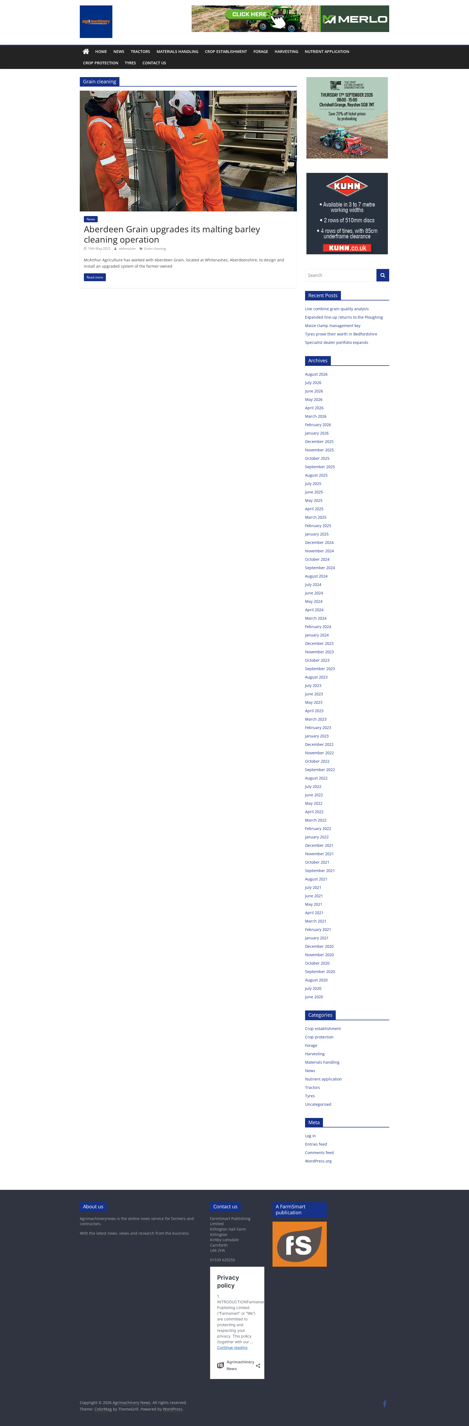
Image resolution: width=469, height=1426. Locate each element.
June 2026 (314, 391)
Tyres (130, 62)
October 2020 (317, 963)
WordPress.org (318, 1161)
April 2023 (314, 710)
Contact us (154, 62)
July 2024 (313, 584)
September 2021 (320, 870)
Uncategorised (318, 1104)
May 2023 (313, 702)
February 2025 (318, 525)
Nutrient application (327, 51)
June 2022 (314, 794)
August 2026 (316, 374)
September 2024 (320, 567)
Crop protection (100, 62)
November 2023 (319, 651)
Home (101, 51)
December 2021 (319, 845)
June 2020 (314, 996)
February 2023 (318, 727)
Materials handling (177, 51)
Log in (310, 1135)
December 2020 (319, 946)
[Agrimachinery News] (86, 51)
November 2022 (319, 752)
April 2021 (314, 912)
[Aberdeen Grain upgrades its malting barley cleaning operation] (188, 94)
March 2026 (316, 416)
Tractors (140, 51)
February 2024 (318, 626)
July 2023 (313, 685)
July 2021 (313, 887)
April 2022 (314, 811)
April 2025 (314, 508)
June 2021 (314, 895)
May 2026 (313, 399)
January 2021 (317, 937)
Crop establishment (226, 51)
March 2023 (316, 719)
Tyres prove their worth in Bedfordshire (341, 334)
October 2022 (317, 761)
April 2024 (314, 609)
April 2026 (314, 407)
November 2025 (319, 449)
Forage (260, 51)
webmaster (128, 248)
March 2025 (316, 517)
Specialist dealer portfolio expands (337, 342)
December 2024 (319, 542)
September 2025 (320, 466)
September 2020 (320, 971)
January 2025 (317, 534)
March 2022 (316, 820)
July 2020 (313, 988)
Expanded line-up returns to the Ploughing (344, 317)
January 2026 (317, 433)
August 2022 (316, 778)
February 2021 (318, 929)
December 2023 (319, 643)
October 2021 (317, 862)
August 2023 (316, 677)
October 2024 (317, 559)
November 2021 (319, 853)
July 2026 (313, 382)
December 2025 (319, 441)
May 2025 (313, 500)
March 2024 (316, 618)
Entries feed (316, 1144)
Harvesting (286, 51)
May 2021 (313, 904)
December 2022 (319, 744)
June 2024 (314, 592)
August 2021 (316, 879)
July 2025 (313, 483)
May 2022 (313, 803)
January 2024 (317, 635)
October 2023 (317, 660)
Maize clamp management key (333, 325)
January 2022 (317, 836)
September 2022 (320, 769)
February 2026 (318, 424)
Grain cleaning (155, 248)
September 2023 (320, 668)
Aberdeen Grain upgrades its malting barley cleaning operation (172, 234)
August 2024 (316, 576)
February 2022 (318, 828)
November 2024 (319, 550)
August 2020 (316, 980)
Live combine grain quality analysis (337, 308)
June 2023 (314, 693)
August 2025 (316, 475)
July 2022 (313, 786)
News (118, 51)
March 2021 (316, 921)
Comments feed (319, 1152)
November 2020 (319, 954)
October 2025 (317, 458)
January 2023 (317, 736)
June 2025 (314, 492)
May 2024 (313, 601)
